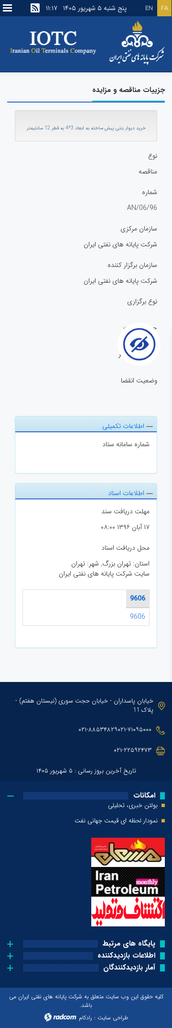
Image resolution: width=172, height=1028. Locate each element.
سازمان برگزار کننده (132, 265)
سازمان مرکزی (138, 229)
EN (149, 8)
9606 (137, 598)
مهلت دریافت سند (125, 512)
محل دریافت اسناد (125, 548)
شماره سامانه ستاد (126, 444)
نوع (152, 156)
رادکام (85, 1017)
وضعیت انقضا (139, 381)
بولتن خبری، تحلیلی (133, 805)
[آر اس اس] (35, 8)
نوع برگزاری (142, 302)
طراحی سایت (112, 1017)
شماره (149, 192)
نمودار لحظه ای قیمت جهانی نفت (116, 821)
